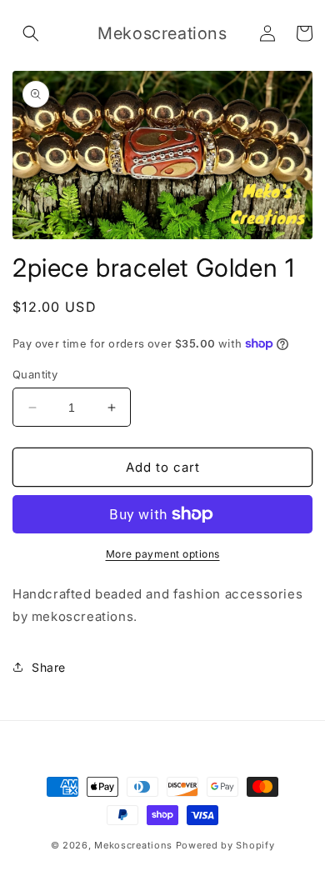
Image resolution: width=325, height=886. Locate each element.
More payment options (163, 554)
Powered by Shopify (225, 845)
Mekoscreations (135, 845)
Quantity (35, 374)
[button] (30, 33)
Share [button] (49, 667)
